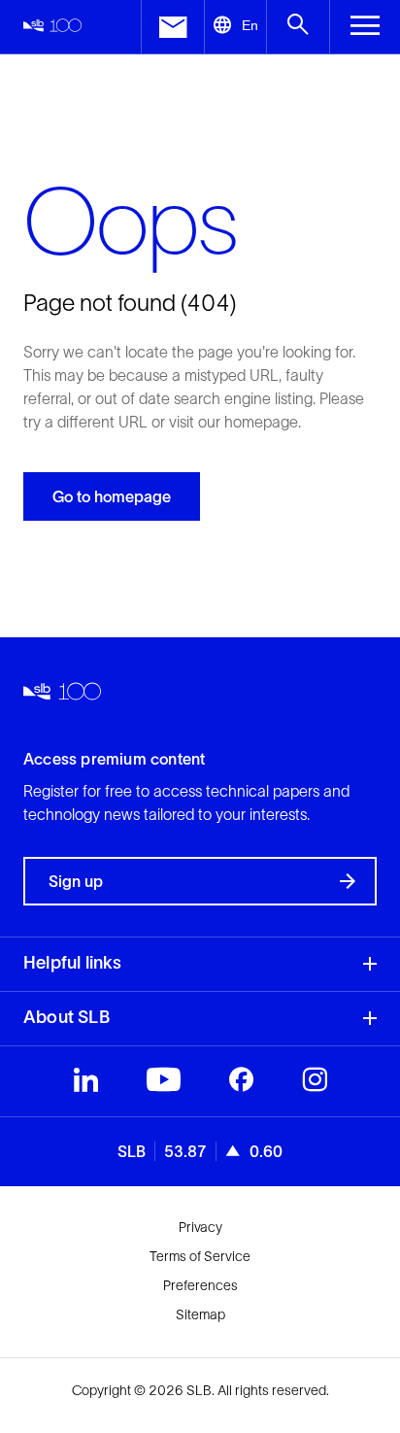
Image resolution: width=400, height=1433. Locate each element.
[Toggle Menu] (364, 26)
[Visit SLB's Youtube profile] (164, 1084)
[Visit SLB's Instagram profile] (314, 1084)
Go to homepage (111, 496)
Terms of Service (200, 1256)
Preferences (200, 1285)
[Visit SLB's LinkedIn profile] (86, 1084)
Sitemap (200, 1314)
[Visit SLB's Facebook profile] (241, 1084)
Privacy (200, 1227)
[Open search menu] (297, 26)
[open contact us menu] (172, 26)
